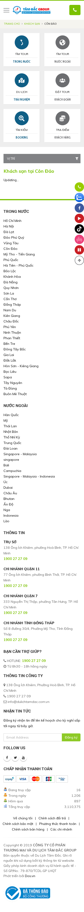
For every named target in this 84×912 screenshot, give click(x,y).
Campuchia (12, 471)
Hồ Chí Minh (12, 221)
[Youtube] (23, 757)
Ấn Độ (8, 504)
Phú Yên (10, 327)
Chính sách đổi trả (52, 818)
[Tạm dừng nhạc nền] (79, 249)
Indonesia (11, 515)
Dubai (8, 487)
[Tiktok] (79, 229)
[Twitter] (15, 757)
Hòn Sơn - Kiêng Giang (21, 366)
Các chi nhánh (61, 829)
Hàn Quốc (11, 415)
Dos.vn (30, 876)
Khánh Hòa (12, 277)
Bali (6, 465)
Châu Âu (10, 493)
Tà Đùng (10, 388)
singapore (11, 460)
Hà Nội (9, 226)
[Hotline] (79, 187)
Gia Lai (9, 355)
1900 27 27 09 (34, 661)
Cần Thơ (10, 299)
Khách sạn (32, 23)
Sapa (8, 377)
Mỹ (6, 420)
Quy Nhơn (11, 288)
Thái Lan (10, 426)
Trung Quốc (12, 443)
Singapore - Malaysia (20, 454)
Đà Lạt (9, 232)
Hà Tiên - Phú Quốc (18, 265)
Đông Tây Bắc (15, 349)
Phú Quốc (11, 260)
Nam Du (10, 310)
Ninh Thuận (12, 332)
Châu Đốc (11, 321)
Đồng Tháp (12, 304)
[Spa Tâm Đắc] (79, 239)
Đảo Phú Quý (14, 237)
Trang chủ (12, 23)
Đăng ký (71, 737)
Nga (7, 510)
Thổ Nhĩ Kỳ (12, 437)
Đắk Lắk (10, 360)
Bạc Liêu (10, 372)
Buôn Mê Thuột (15, 394)
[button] (79, 260)
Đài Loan (11, 448)
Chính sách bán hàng (28, 829)
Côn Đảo (11, 249)
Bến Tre (9, 344)
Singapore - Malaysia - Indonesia (29, 476)
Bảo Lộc (10, 271)
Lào (6, 521)
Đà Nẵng (11, 282)
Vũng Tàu (11, 243)
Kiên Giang (12, 316)
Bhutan (9, 499)
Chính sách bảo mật (18, 824)
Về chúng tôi (22, 818)
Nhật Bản (11, 432)
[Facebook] (7, 757)
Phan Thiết (12, 338)
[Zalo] (79, 197)
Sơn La (9, 293)
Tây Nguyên (13, 383)
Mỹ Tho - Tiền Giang (19, 254)
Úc (5, 482)
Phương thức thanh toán (57, 824)
